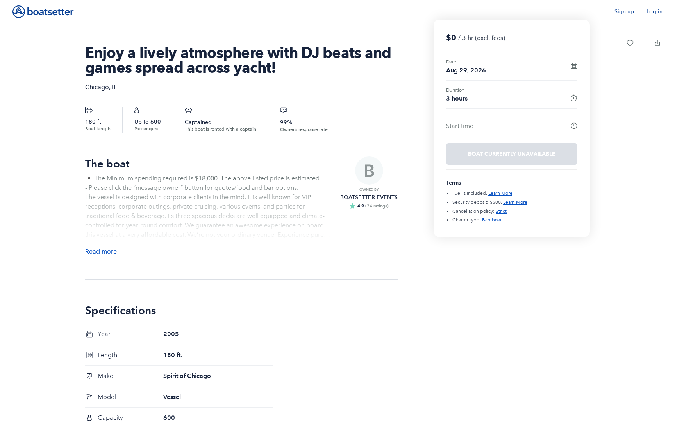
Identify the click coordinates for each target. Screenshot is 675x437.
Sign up (624, 11)
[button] (630, 43)
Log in (654, 11)
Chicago (97, 87)
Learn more (500, 193)
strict (501, 211)
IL (114, 87)
